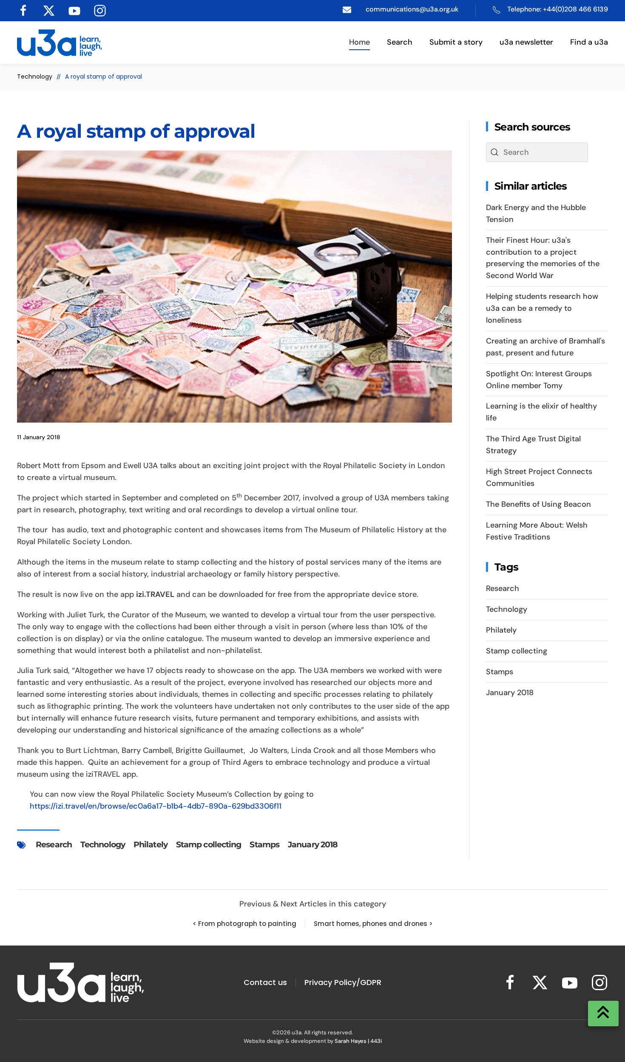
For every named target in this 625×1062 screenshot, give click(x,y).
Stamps (264, 844)
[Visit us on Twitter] (49, 10)
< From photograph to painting (244, 923)
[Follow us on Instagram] (100, 10)
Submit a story (456, 42)
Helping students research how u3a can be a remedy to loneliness (542, 308)
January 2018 (313, 844)
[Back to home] (59, 43)
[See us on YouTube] (569, 982)
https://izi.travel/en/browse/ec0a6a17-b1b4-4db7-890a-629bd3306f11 (155, 806)
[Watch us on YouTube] (74, 10)
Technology (102, 844)
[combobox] (537, 152)
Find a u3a (589, 42)
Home (359, 42)
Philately (151, 844)
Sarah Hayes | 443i (358, 1041)
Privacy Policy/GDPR (342, 982)
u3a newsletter (526, 42)
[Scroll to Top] (603, 1013)
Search (399, 42)
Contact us (265, 982)
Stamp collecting (208, 844)
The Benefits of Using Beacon (538, 504)
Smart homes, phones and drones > (373, 923)
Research (54, 844)
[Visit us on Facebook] (23, 10)
